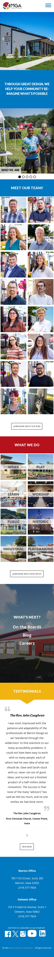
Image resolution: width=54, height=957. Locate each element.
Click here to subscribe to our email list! (26, 927)
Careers (27, 643)
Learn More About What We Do (27, 574)
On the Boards (27, 627)
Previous (3, 39)
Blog (27, 635)
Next (50, 39)
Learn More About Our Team (26, 426)
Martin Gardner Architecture (21, 948)
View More (27, 846)
